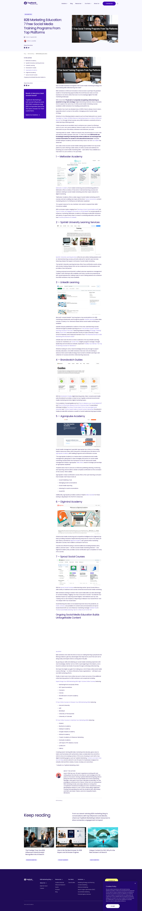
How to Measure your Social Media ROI (90, 403)
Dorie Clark (63, 332)
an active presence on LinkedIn (67, 217)
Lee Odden (96, 140)
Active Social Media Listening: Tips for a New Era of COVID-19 (73, 610)
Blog (25, 53)
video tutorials (90, 495)
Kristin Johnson (60, 606)
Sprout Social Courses (66, 587)
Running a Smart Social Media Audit (88, 209)
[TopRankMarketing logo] (31, 3)
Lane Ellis (34, 41)
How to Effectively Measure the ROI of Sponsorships (74, 405)
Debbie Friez (93, 608)
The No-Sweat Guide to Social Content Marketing (79, 409)
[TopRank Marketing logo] (28, 880)
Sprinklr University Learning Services (66, 257)
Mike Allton (80, 462)
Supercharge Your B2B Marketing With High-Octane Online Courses (75, 681)
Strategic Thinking (95, 330)
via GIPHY (58, 651)
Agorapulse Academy (62, 453)
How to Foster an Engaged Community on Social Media (72, 211)
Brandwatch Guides (66, 396)
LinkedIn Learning (89, 319)
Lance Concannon (90, 199)
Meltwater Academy (62, 188)
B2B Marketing (28, 14)
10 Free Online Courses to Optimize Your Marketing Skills (72, 720)
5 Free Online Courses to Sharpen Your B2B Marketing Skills (73, 702)
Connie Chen (75, 342)
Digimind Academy (75, 540)
